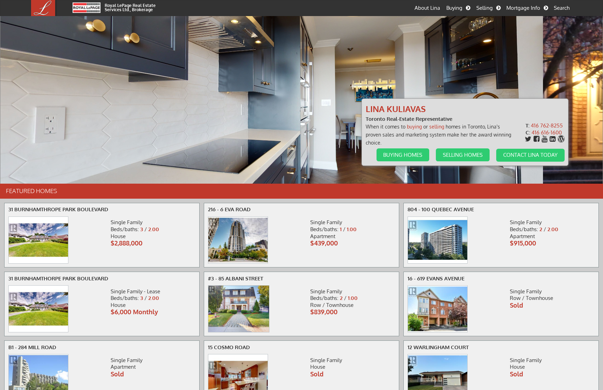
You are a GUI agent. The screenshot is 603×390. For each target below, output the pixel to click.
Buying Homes (402, 154)
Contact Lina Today (530, 154)
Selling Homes (463, 154)
